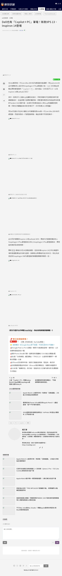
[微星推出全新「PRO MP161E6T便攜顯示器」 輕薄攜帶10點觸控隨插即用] (9, 491)
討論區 (5, 519)
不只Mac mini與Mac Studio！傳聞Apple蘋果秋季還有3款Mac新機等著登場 (36, 509)
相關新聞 (6, 455)
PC (16, 423)
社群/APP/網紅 (23, 9)
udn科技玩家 (5, 18)
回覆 (57, 542)
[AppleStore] (26, 565)
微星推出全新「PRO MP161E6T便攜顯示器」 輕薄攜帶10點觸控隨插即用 (37, 489)
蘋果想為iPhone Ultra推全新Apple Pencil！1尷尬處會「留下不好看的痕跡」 (40, 404)
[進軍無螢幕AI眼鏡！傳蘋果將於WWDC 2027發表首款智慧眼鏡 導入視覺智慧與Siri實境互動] (9, 501)
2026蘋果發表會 (14, 389)
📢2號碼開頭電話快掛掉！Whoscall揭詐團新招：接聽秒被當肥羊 (33, 365)
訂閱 (46, 566)
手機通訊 (13, 9)
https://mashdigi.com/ (29, 445)
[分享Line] (4, 89)
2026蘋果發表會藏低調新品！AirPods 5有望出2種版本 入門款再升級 (41, 413)
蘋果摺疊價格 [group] (16, 14)
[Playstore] (23, 565)
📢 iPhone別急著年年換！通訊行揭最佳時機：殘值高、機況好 (32, 362)
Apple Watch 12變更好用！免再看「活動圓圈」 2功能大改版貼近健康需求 (41, 394)
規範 (5, 542)
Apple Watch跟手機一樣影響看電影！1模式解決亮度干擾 (36, 478)
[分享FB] (4, 83)
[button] (58, 4)
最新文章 (5, 9)
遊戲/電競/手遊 (51, 9)
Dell (11, 423)
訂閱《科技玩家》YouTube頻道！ (33, 342)
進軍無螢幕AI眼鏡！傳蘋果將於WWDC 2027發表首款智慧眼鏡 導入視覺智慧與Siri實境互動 (37, 499)
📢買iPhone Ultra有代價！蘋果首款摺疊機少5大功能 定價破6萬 (33, 353)
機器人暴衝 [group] (28, 14)
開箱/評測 (33, 9)
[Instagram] (17, 565)
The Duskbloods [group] (49, 14)
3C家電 (41, 9)
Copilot (22, 423)
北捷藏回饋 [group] (5, 14)
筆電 (28, 423)
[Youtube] (56, 4)
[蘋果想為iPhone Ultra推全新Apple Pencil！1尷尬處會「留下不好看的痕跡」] (15, 406)
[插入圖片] (53, 542)
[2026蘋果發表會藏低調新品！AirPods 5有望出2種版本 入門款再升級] (15, 415)
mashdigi (28, 330)
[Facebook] (14, 565)
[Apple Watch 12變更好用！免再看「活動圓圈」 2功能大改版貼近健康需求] (15, 396)
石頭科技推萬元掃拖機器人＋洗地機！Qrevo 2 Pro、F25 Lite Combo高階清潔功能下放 (37, 470)
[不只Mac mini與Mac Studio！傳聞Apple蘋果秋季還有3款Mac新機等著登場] (9, 511)
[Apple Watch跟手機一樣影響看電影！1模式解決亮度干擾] (9, 481)
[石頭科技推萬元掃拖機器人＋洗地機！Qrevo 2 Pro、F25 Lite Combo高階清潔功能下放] (9, 472)
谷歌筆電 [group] (38, 14)
